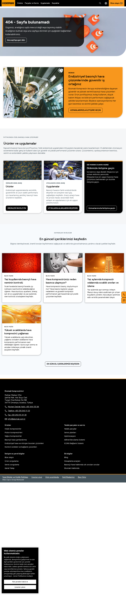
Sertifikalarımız (68, 477)
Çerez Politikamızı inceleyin (23, 576)
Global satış (106, 3)
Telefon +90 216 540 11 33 (19, 411)
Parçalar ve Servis (32, 3)
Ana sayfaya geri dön (16, 40)
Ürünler (20, 3)
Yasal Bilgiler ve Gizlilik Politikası (15, 477)
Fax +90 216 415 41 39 (17, 415)
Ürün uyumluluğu (52, 477)
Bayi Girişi (82, 477)
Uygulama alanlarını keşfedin (63, 208)
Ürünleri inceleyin (17, 208)
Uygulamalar (45, 3)
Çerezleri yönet (36, 477)
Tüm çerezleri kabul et (20, 582)
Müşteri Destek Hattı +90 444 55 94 (23, 407)
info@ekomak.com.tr (16, 419)
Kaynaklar (55, 3)
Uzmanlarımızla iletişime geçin (85, 110)
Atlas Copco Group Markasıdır (13, 480)
